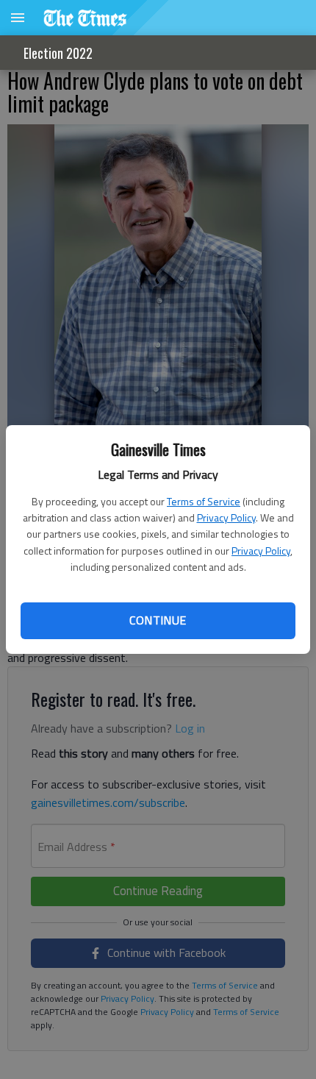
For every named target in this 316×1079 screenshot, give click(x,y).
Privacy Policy (226, 517)
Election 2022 (58, 53)
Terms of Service (203, 501)
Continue (157, 620)
